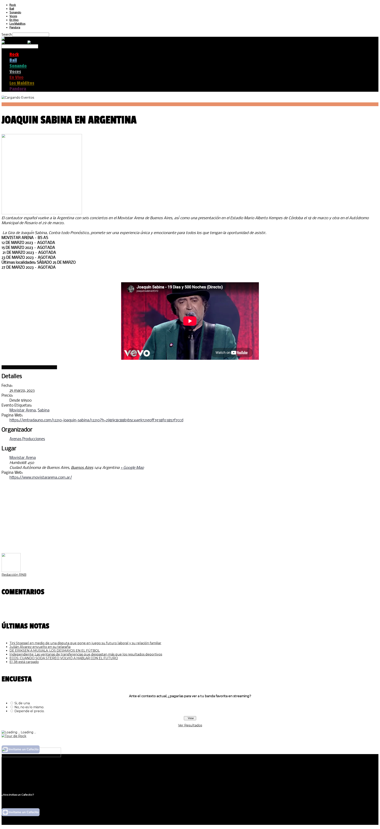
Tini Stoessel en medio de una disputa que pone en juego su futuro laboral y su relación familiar (85, 643)
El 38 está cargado (24, 662)
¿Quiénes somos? (23, 768)
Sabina (43, 411)
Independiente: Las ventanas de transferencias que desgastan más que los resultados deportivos (86, 654)
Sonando (15, 12)
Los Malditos (17, 24)
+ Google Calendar (17, 367)
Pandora (15, 27)
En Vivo (14, 20)
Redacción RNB (14, 575)
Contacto (17, 780)
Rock (13, 5)
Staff (13, 776)
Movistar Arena (23, 411)
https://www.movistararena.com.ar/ (41, 478)
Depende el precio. (29, 711)
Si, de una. (22, 703)
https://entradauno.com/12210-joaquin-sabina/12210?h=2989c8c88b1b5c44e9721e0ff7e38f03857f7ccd (96, 420)
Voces (13, 16)
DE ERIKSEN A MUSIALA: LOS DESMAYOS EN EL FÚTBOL (55, 650)
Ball (12, 9)
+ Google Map (132, 468)
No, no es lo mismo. (29, 707)
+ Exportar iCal (44, 367)
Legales (16, 772)
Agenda (8, 104)
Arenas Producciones (27, 439)
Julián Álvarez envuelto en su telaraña (40, 647)
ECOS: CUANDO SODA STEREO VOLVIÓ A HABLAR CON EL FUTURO (64, 658)
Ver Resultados (190, 725)
